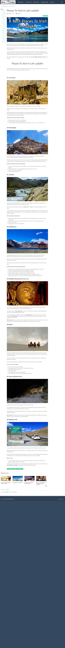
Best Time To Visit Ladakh (3, 11)
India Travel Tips (12, 6)
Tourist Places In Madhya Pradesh (40, 483)
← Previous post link (11, 468)
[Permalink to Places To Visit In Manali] (18, 478)
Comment (19, 13)
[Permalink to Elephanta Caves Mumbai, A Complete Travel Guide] (29, 478)
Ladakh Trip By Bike (3, 28)
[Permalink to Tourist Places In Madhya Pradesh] (41, 478)
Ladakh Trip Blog (3, 26)
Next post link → (19, 468)
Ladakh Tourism (3, 22)
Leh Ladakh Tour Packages (3, 39)
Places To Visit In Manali (16, 483)
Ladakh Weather (3, 36)
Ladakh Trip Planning (3, 33)
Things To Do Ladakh (3, 42)
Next (47, 473)
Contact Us (52, 2)
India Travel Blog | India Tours (5, 6)
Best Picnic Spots (36, 2)
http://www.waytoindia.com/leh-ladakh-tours (27, 465)
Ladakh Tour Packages (3, 16)
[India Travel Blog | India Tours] (8, 2)
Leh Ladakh (3, 37)
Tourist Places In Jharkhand (4, 483)
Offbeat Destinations (44, 2)
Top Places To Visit (28, 2)
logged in (7, 492)
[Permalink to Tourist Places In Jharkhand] (6, 478)
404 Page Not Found (61, 499)
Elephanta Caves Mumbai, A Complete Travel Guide (29, 483)
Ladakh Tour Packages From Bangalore (3, 19)
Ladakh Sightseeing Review (3, 13)
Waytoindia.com (20, 2)
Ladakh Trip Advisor (3, 24)
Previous (45, 473)
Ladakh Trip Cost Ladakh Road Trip (3, 31)
